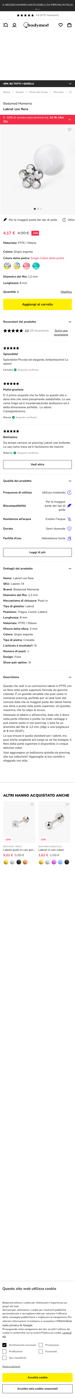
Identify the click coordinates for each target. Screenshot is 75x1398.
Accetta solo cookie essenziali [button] (37, 1389)
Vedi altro (37, 464)
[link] (7, 266)
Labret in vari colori (51, 850)
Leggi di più (37, 552)
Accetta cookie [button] (38, 1377)
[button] (37, 9)
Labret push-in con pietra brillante (19, 850)
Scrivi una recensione (61, 333)
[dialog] (37, 1340)
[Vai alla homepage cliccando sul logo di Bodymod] (38, 25)
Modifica (66, 292)
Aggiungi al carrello (37, 304)
